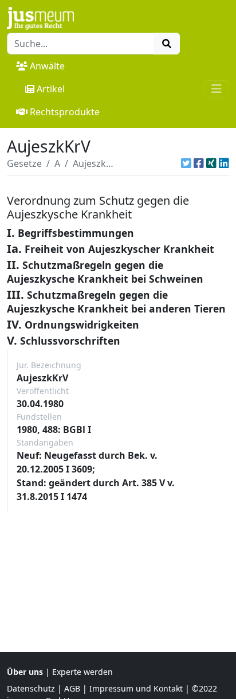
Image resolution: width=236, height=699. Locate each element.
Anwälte (47, 66)
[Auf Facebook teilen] (199, 163)
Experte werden (82, 671)
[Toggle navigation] (216, 88)
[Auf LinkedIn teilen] (224, 163)
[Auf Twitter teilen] (186, 163)
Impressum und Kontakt (136, 688)
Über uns (25, 671)
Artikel (51, 89)
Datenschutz (31, 688)
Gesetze (24, 163)
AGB (72, 688)
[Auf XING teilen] (211, 163)
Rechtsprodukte (65, 112)
